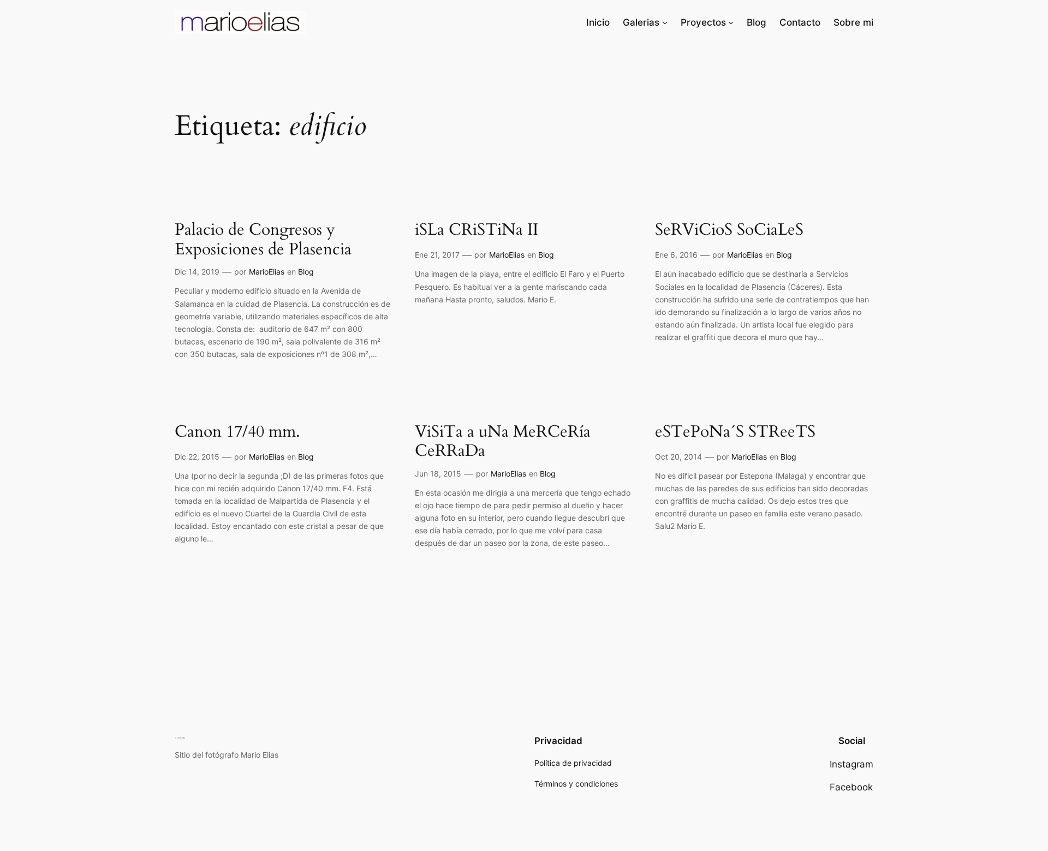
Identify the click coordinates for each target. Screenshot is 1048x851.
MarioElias (266, 271)
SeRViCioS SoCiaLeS (729, 230)
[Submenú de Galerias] (665, 22)
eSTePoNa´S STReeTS (735, 432)
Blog (306, 271)
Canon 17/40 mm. (237, 432)
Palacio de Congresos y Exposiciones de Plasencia (263, 240)
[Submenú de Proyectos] (731, 22)
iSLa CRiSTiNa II (476, 230)
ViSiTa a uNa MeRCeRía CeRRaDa (503, 441)
